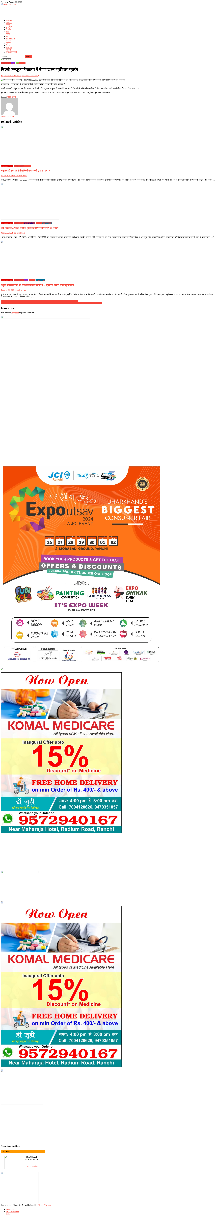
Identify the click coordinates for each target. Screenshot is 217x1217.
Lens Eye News (22, 75)
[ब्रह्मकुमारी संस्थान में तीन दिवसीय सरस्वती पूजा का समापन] (108, 144)
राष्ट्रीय (9, 23)
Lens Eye (10, 1209)
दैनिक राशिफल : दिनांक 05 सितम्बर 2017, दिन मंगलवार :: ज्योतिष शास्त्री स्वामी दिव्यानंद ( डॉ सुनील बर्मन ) (39, 301)
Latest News (6, 63)
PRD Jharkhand (12, 1211)
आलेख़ (8, 50)
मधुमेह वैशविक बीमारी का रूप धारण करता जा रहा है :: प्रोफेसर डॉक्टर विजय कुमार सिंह (37, 285)
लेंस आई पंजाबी (11, 52)
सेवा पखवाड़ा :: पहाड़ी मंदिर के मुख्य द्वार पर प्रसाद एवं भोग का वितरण (29, 228)
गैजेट (8, 34)
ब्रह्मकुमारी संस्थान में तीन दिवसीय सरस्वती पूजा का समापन (25, 170)
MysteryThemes (44, 1205)
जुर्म (7, 36)
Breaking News (7, 166)
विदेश (8, 25)
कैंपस (8, 45)
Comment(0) (34, 75)
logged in (15, 313)
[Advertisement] (46, 11)
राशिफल (9, 47)
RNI (8, 1214)
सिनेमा (8, 43)
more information (32, 1166)
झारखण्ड (9, 20)
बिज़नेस (8, 29)
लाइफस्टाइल (10, 38)
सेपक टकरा (11, 97)
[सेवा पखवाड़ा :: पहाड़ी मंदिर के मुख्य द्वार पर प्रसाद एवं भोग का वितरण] (108, 201)
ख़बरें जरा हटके (29, 223)
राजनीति (9, 27)
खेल (7, 32)
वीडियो (8, 41)
